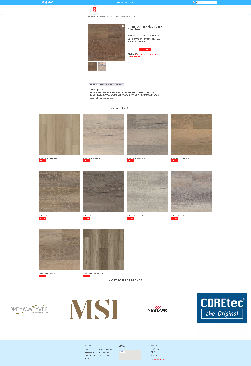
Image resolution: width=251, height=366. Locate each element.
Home (89, 16)
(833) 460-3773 (159, 358)
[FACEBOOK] (49, 2)
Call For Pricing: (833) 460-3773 (126, 2)
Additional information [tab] (107, 84)
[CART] (194, 2)
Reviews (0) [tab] (119, 84)
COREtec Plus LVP (104, 16)
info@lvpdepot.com (159, 359)
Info (159, 10)
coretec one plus (135, 56)
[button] (123, 26)
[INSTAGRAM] (52, 2)
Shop (116, 10)
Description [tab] (94, 84)
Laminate (134, 10)
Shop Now (42, 160)
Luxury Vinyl (124, 10)
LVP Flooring (95, 16)
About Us (152, 10)
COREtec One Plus (114, 16)
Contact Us (144, 10)
